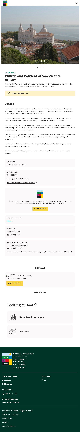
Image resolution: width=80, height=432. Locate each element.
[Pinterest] (3, 394)
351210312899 (20, 368)
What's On (24, 331)
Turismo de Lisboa (9, 376)
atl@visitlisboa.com (10, 399)
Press (44, 380)
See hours (11, 235)
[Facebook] (13, 394)
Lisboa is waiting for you (31, 317)
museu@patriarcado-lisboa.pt (17, 179)
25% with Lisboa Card (20, 93)
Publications (7, 384)
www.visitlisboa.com (10, 402)
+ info (9, 221)
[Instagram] (16, 394)
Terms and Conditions (10, 414)
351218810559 (12, 175)
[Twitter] (10, 394)
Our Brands (46, 376)
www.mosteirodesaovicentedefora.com (21, 183)
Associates (6, 380)
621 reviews (27, 276)
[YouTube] (6, 394)
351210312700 (20, 365)
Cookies (5, 422)
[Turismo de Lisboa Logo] (5, 3)
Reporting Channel (9, 426)
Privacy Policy (7, 418)
